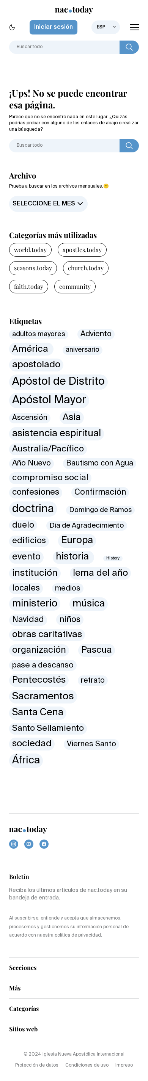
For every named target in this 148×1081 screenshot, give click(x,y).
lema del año (100, 573)
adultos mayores (38, 334)
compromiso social (50, 478)
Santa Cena (37, 713)
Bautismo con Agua (99, 463)
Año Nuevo (31, 463)
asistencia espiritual (56, 434)
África (26, 760)
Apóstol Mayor (49, 400)
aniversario (82, 350)
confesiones (35, 493)
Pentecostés (39, 680)
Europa (77, 540)
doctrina (33, 509)
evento (26, 557)
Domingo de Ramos (100, 510)
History (113, 558)
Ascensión (29, 417)
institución (35, 573)
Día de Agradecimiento (86, 525)
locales (26, 588)
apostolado (36, 365)
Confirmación (100, 493)
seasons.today (33, 268)
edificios (29, 541)
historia (73, 557)
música (88, 604)
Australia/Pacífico (48, 449)
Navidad (28, 620)
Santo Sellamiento (48, 728)
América (31, 349)
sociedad (32, 743)
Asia (72, 417)
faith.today (28, 286)
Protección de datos (36, 1065)
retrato (93, 680)
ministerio (34, 604)
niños (69, 620)
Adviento (96, 334)
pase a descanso (43, 665)
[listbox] (105, 27)
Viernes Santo (91, 744)
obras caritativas (47, 634)
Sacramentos (43, 697)
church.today (86, 268)
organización (39, 650)
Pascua (96, 650)
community (75, 286)
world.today (30, 250)
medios (67, 588)
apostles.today (82, 250)
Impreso (124, 1065)
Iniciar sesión (53, 27)
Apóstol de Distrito (58, 381)
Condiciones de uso (87, 1065)
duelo (23, 525)
